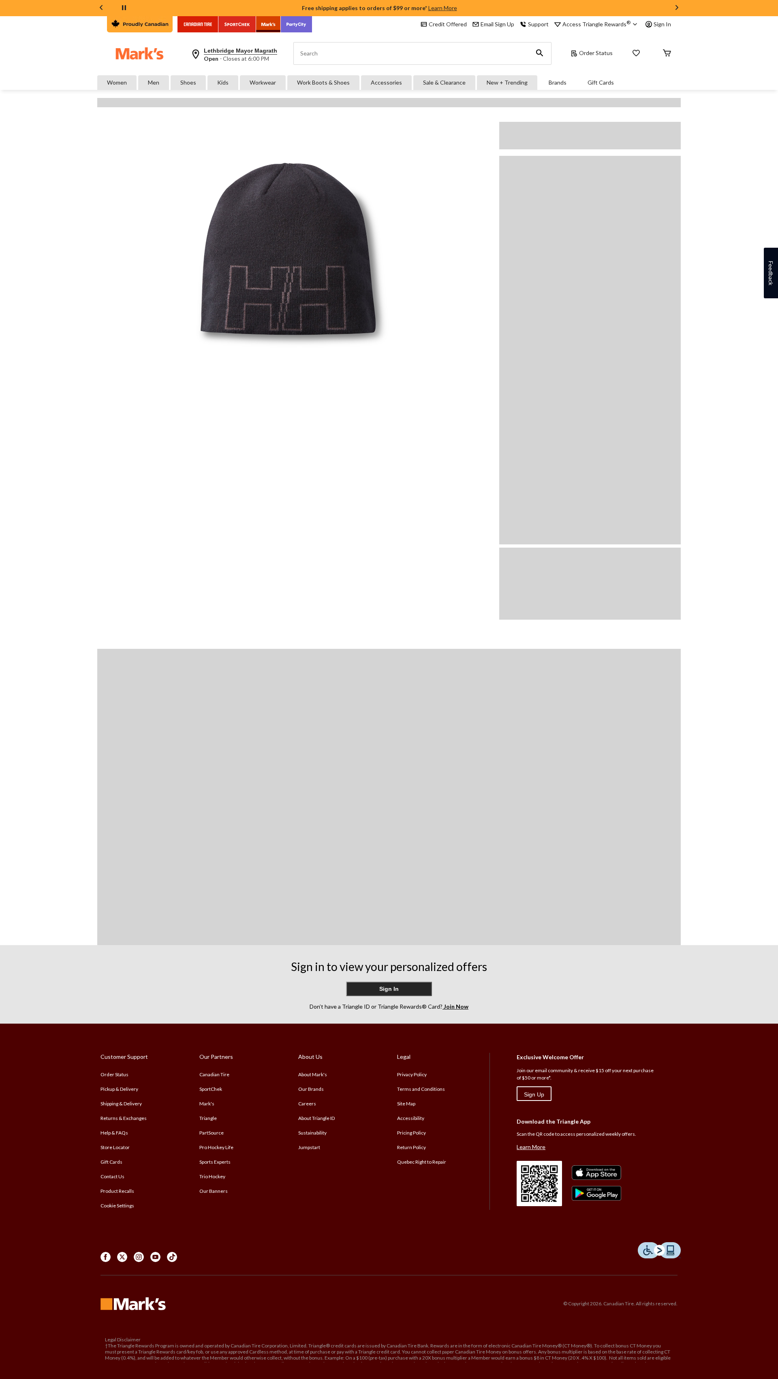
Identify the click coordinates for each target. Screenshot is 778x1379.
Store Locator (115, 1147)
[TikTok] (172, 1257)
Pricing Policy (411, 1133)
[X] (122, 1257)
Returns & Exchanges (123, 1118)
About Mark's (312, 1074)
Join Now (455, 1006)
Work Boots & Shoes (323, 82)
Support (538, 24)
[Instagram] (139, 1257)
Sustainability (312, 1133)
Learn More (442, 7)
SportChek (210, 1089)
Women (117, 82)
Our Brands (311, 1089)
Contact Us (112, 1176)
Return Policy (411, 1147)
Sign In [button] (662, 24)
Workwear (263, 82)
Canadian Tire (214, 1074)
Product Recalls (117, 1191)
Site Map (406, 1104)
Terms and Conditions (421, 1089)
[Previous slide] (101, 8)
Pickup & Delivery (119, 1089)
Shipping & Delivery (121, 1104)
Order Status (596, 52)
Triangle (208, 1118)
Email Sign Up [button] (497, 24)
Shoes (188, 82)
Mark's (206, 1104)
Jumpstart (309, 1147)
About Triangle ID (316, 1118)
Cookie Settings (117, 1206)
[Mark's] (268, 24)
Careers (307, 1104)
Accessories (386, 82)
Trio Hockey (212, 1176)
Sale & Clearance (444, 82)
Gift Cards (601, 82)
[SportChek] (237, 24)
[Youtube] (155, 1257)
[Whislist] (636, 53)
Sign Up (534, 1094)
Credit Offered (448, 24)
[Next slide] (677, 8)
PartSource (211, 1133)
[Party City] (296, 24)
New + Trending (507, 82)
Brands (557, 82)
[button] (540, 53)
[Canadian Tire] (197, 24)
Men (153, 82)
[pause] (124, 8)
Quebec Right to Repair (421, 1162)
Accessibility (410, 1118)
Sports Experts (215, 1162)
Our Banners (213, 1191)
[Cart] (667, 53)
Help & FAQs (114, 1133)
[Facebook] (105, 1257)
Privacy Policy (412, 1074)
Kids (223, 82)
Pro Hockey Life (216, 1147)
